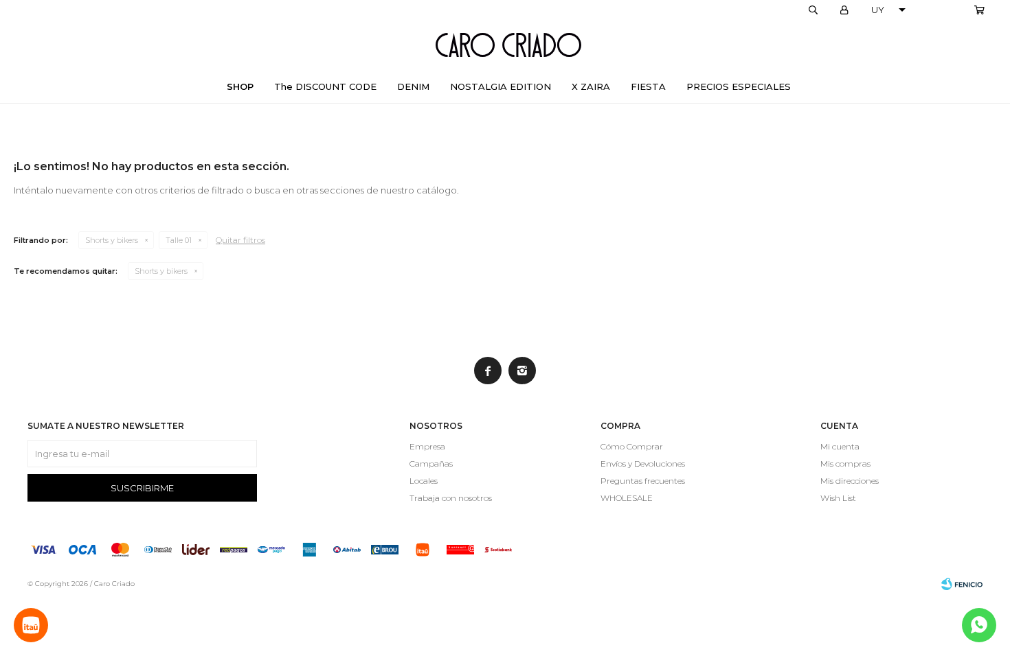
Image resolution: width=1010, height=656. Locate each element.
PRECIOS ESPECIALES (738, 86)
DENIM (413, 86)
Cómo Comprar (632, 446)
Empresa (427, 446)
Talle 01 (179, 240)
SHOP (240, 86)
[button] (813, 10)
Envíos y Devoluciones (643, 463)
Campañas (431, 463)
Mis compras (845, 463)
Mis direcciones (849, 481)
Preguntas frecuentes (643, 481)
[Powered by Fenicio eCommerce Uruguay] (962, 584)
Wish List (838, 498)
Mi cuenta (840, 446)
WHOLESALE (627, 498)
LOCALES (945, 10)
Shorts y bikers (111, 240)
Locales (423, 481)
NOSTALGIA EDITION (500, 86)
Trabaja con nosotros (450, 498)
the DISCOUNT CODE (325, 86)
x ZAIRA (591, 86)
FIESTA (648, 86)
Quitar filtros (240, 240)
